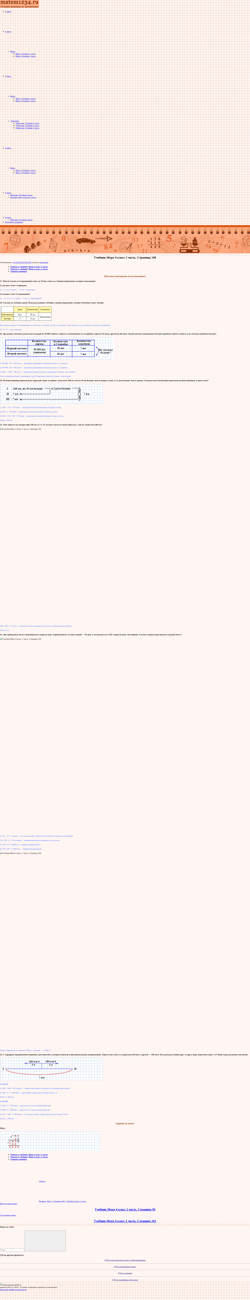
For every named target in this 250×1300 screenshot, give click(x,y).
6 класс (8, 217)
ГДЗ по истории (125, 1273)
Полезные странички (14, 222)
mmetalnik (44, 262)
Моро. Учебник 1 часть (26, 54)
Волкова (42, 1201)
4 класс (8, 148)
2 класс (8, 31)
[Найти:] (12, 1250)
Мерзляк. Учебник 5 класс (21, 195)
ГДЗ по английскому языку (125, 1267)
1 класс (8, 11)
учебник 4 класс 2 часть (76, 1201)
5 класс (8, 193)
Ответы (42, 1181)
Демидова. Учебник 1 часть (27, 123)
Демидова (14, 121)
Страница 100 (59, 1201)
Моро (12, 51)
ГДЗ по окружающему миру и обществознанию (125, 1260)
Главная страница (18, 271)
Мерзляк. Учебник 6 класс (21, 220)
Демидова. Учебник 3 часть (27, 128)
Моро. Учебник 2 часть (26, 56)
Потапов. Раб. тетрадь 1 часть (23, 197)
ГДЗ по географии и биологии (125, 1280)
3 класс (8, 76)
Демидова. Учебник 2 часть (27, 125)
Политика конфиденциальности (13, 1289)
